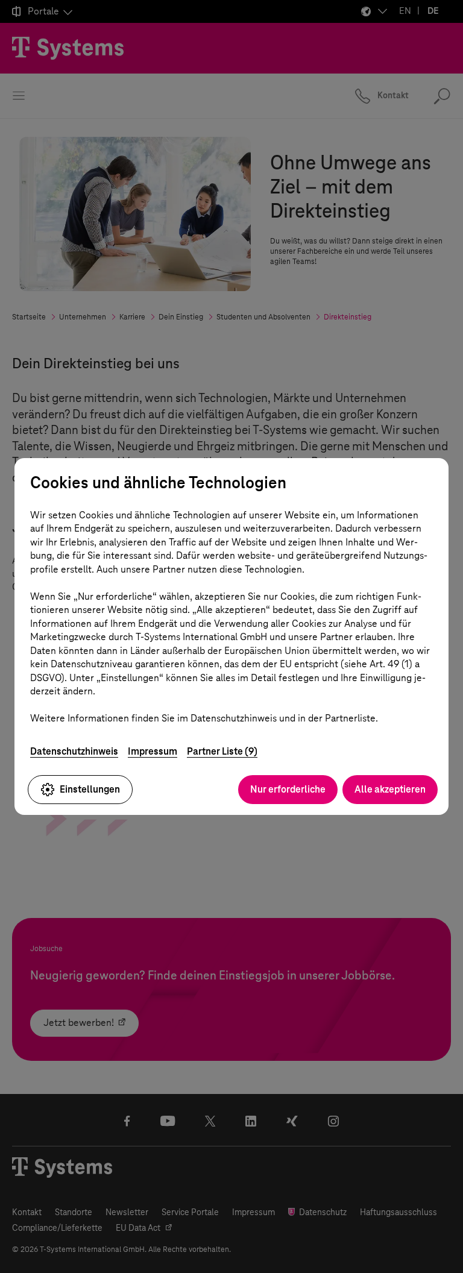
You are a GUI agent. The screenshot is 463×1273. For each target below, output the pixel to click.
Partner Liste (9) (222, 751)
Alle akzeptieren (390, 789)
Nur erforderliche (288, 789)
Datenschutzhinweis (74, 751)
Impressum (152, 751)
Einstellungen (90, 789)
